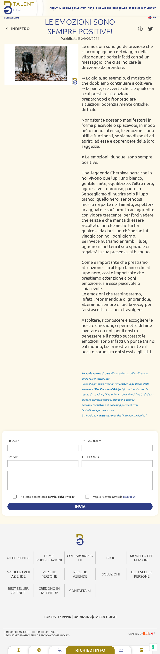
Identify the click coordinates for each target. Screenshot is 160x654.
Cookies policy (60, 635)
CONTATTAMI (11, 17)
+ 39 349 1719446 (57, 616)
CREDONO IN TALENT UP (142, 7)
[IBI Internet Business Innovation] (146, 634)
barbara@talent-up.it (95, 616)
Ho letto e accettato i (47, 496)
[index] (80, 540)
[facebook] (18, 650)
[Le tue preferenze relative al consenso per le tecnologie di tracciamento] (153, 647)
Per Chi (92, 7)
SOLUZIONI (104, 7)
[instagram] (39, 650)
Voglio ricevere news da (115, 496)
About (54, 7)
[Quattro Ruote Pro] (153, 634)
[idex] (26, 8)
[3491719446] (59, 650)
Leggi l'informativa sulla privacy (26, 635)
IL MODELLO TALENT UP (72, 7)
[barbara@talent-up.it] (121, 650)
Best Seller (119, 7)
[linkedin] (141, 650)
